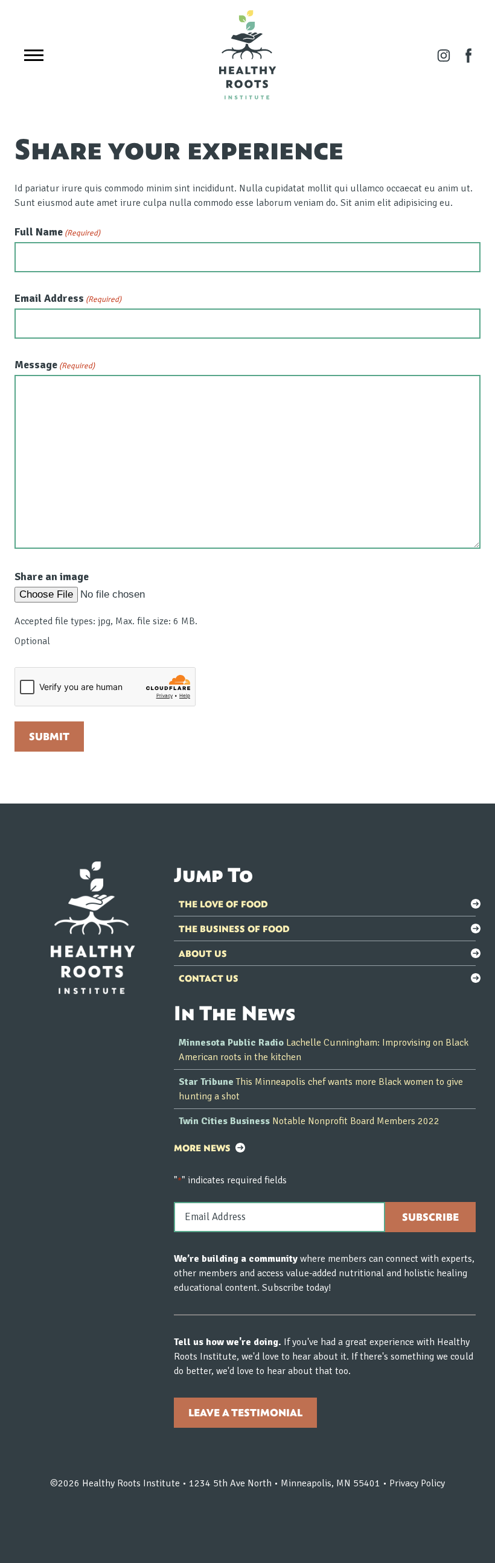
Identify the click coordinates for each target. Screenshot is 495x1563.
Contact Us (208, 978)
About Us (203, 953)
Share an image (51, 576)
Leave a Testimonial (245, 1412)
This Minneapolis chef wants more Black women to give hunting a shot (321, 1089)
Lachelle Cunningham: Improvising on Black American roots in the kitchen (323, 1050)
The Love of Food (223, 904)
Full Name (57, 231)
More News (202, 1147)
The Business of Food (234, 928)
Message (54, 364)
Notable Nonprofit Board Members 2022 (309, 1121)
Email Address (67, 298)
